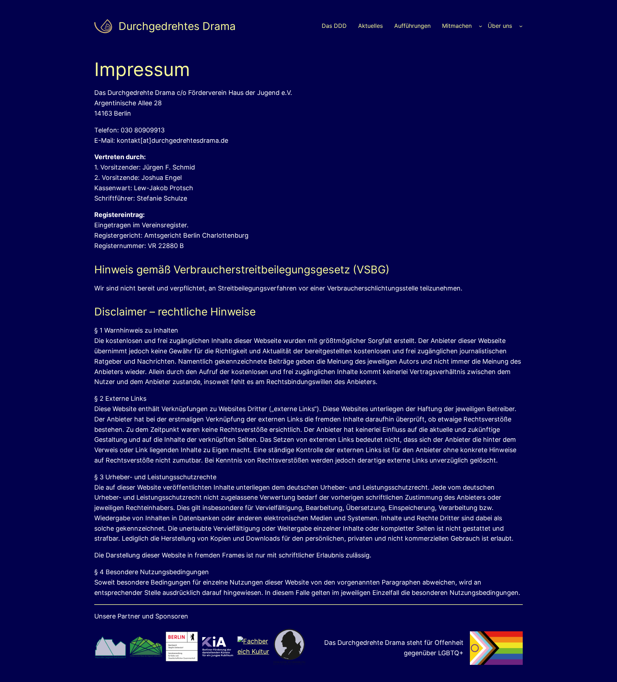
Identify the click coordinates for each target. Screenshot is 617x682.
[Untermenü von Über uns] (521, 26)
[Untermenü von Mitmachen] (480, 26)
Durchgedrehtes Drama (177, 26)
